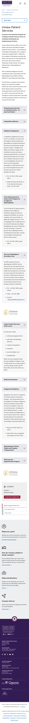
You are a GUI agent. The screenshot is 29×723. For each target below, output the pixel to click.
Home (3, 9)
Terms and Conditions (21, 718)
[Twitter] (7, 654)
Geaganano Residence (11, 389)
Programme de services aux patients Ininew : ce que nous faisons (12, 110)
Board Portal (13, 713)
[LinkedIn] (5, 654)
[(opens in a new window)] (4, 694)
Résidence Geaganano (11, 131)
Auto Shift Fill (6, 713)
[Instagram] (2, 654)
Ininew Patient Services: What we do (12, 325)
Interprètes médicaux (11, 121)
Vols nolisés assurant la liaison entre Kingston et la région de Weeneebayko (12, 200)
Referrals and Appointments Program (12, 460)
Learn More (22, 706)
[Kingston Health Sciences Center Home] (8, 634)
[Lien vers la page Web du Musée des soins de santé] (4, 683)
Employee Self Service (8, 715)
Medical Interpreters (11, 379)
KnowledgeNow (5, 718)
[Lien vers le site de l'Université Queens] (13, 683)
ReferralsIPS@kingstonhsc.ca (16, 299)
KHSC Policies (17, 715)
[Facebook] (12, 654)
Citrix (24, 713)
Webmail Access (14, 720)
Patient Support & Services (8, 12)
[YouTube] (10, 654)
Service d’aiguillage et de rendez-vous (11, 255)
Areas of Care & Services (12, 9)
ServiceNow (13, 718)
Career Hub (19, 713)
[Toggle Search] (20, 3)
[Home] (9, 3)
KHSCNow (23, 715)
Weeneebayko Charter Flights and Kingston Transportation (11, 448)
